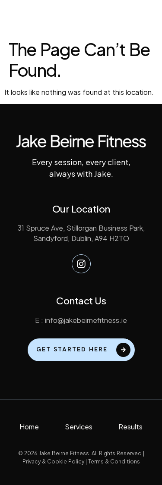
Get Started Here (72, 349)
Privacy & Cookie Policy (53, 461)
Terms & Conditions (114, 461)
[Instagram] (81, 263)
